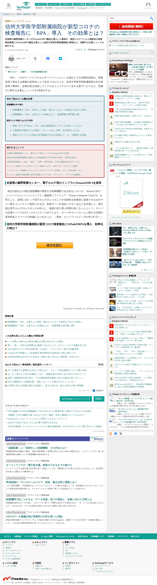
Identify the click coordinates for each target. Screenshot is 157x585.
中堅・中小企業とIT (43, 569)
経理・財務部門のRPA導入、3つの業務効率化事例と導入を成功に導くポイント (46, 378)
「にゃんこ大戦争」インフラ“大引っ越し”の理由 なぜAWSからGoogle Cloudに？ (133, 173)
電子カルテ (12, 72)
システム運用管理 (13, 559)
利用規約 (111, 536)
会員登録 (17, 536)
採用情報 (80, 582)
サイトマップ (123, 536)
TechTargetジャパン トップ (75, 398)
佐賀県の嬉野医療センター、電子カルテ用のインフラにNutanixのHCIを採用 (38, 153)
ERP (67, 545)
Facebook (115, 433)
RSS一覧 (98, 569)
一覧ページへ (147, 270)
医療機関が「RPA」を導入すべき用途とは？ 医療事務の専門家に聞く (47, 114)
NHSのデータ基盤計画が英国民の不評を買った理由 (34, 516)
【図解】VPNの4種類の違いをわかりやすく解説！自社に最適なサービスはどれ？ (46, 415)
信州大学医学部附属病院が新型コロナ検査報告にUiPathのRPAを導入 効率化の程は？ (42, 157)
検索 (151, 18)
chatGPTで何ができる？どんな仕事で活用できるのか (32, 422)
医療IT (24, 72)
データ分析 (70, 548)
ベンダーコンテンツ (120, 53)
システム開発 (11, 566)
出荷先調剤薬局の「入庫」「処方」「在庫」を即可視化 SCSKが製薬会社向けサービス (43, 162)
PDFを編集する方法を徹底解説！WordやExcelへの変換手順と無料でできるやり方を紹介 (49, 411)
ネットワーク (11, 556)
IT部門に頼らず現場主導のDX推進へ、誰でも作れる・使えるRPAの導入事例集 (46, 385)
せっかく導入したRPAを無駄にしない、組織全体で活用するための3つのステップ (47, 374)
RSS (110, 433)
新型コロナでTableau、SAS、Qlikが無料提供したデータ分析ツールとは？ (48, 126)
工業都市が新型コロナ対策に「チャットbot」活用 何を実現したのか (46, 130)
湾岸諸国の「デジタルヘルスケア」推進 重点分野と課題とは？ (41, 482)
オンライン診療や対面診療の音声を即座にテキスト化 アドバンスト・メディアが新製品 (43, 175)
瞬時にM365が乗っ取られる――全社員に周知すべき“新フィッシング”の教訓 (140, 67)
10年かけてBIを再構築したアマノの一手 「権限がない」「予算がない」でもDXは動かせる (134, 282)
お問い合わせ (83, 536)
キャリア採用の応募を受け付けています (128, 45)
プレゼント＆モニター (104, 571)
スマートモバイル (13, 553)
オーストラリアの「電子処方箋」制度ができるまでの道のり (39, 465)
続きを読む (54, 245)
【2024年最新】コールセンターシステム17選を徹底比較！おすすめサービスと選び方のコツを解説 (54, 426)
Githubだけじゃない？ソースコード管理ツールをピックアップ (37, 419)
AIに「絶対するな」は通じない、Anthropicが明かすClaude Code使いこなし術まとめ (137, 230)
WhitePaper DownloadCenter (97, 439)
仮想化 (8, 548)
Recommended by (85, 390)
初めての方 (135, 536)
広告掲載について (97, 536)
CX (66, 550)
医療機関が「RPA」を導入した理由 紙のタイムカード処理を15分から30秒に (50, 110)
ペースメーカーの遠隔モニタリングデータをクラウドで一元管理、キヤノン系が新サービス (44, 170)
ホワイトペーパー (102, 566)
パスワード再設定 (31, 536)
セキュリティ (40, 545)
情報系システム (71, 553)
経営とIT (39, 566)
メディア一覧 (8, 582)
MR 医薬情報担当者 (39, 72)
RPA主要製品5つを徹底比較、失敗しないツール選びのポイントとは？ (41, 382)
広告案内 (27, 582)
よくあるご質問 (47, 536)
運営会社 (72, 582)
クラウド (9, 545)
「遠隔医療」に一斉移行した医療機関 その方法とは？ (36, 448)
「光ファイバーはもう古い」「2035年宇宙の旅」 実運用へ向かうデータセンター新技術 (137, 262)
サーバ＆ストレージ (14, 550)
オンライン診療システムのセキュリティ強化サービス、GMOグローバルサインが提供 (42, 166)
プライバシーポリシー (53, 582)
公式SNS (18, 582)
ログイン (7, 536)
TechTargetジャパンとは (65, 536)
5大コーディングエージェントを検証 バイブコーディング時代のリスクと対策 (138, 241)
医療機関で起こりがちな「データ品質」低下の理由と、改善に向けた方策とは (49, 499)
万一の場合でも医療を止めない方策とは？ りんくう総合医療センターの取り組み (47, 370)
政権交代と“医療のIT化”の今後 (127, 142)
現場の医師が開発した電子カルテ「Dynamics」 (134, 116)
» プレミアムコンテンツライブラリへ (125, 217)
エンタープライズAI (73, 556)
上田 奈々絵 (81, 50)
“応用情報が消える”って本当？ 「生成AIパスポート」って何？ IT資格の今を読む (137, 251)
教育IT (68, 569)
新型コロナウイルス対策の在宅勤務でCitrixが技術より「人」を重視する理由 (49, 135)
